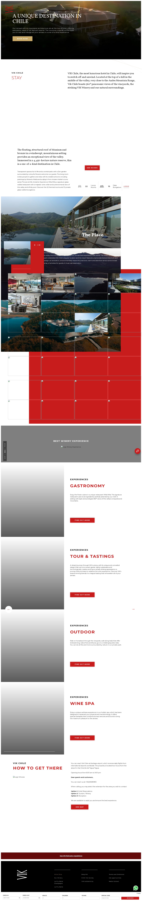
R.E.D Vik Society (88, 878)
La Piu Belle (58, 887)
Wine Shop (58, 874)
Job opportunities (115, 878)
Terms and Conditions (116, 874)
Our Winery (58, 878)
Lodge (126, 186)
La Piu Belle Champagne (58, 882)
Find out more (82, 520)
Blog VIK (85, 874)
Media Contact (114, 881)
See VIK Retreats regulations (71, 856)
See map (80, 807)
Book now (22, 39)
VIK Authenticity (87, 881)
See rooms (92, 168)
